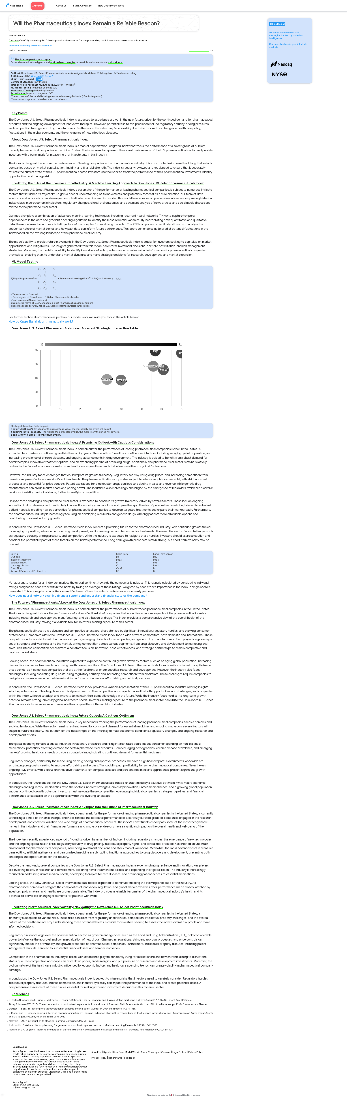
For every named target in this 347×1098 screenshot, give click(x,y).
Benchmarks (115, 1057)
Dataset (35, 45)
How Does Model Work (111, 5)
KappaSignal (16, 5)
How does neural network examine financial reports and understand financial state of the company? (78, 596)
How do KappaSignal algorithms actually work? (41, 321)
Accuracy (25, 45)
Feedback (129, 1057)
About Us (61, 5)
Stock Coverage (82, 5)
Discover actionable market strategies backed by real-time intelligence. (286, 35)
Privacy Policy (98, 1057)
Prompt (39, 5)
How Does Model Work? (126, 1052)
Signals (107, 1052)
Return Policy (195, 1052)
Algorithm (14, 45)
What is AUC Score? (42, 76)
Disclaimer (46, 45)
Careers (165, 1052)
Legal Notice (179, 1052)
